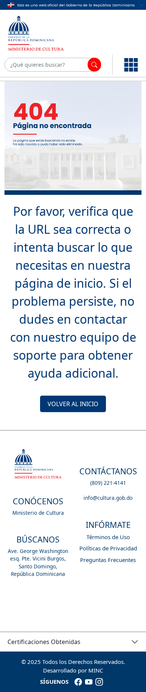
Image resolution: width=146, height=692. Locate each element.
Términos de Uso (108, 537)
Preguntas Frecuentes (108, 559)
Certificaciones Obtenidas (43, 642)
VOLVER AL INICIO (73, 404)
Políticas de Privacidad (108, 548)
